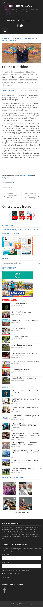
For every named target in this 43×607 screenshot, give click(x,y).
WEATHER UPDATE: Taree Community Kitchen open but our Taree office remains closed (25, 453)
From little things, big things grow (24, 378)
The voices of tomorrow (20, 337)
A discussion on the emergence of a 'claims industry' (24, 354)
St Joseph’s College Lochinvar (20, 75)
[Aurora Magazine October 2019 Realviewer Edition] (17, 246)
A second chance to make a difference (25, 361)
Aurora (14, 183)
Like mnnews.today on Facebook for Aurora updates (22, 229)
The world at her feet (19, 304)
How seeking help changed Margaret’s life (25, 408)
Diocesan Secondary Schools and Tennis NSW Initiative (26, 470)
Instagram (5, 178)
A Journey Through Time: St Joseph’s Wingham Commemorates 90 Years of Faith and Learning (25, 435)
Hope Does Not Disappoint (21, 312)
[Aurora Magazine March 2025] (14, 215)
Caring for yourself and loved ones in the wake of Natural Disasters (25, 444)
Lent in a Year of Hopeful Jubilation (24, 320)
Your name (5, 555)
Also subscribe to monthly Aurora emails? (16, 571)
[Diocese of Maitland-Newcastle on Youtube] (21, 25)
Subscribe (6, 578)
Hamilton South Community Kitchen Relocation (25, 417)
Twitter (29, 176)
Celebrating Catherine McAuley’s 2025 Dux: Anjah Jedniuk (25, 392)
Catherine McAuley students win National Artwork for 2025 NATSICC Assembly (24, 426)
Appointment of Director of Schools (24, 460)
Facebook (22, 176)
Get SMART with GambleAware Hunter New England (25, 400)
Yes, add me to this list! (12, 573)
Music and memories (19, 328)
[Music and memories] (9, 488)
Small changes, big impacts (21, 345)
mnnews (21, 5)
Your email (5, 563)
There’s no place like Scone (21, 370)
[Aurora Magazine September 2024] (29, 215)
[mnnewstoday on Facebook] (17, 25)
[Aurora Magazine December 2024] (21, 215)
